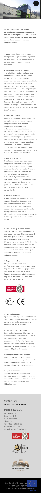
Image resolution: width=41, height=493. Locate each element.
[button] (2, 10)
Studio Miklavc (11, 488)
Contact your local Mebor (15, 404)
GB (20, 488)
